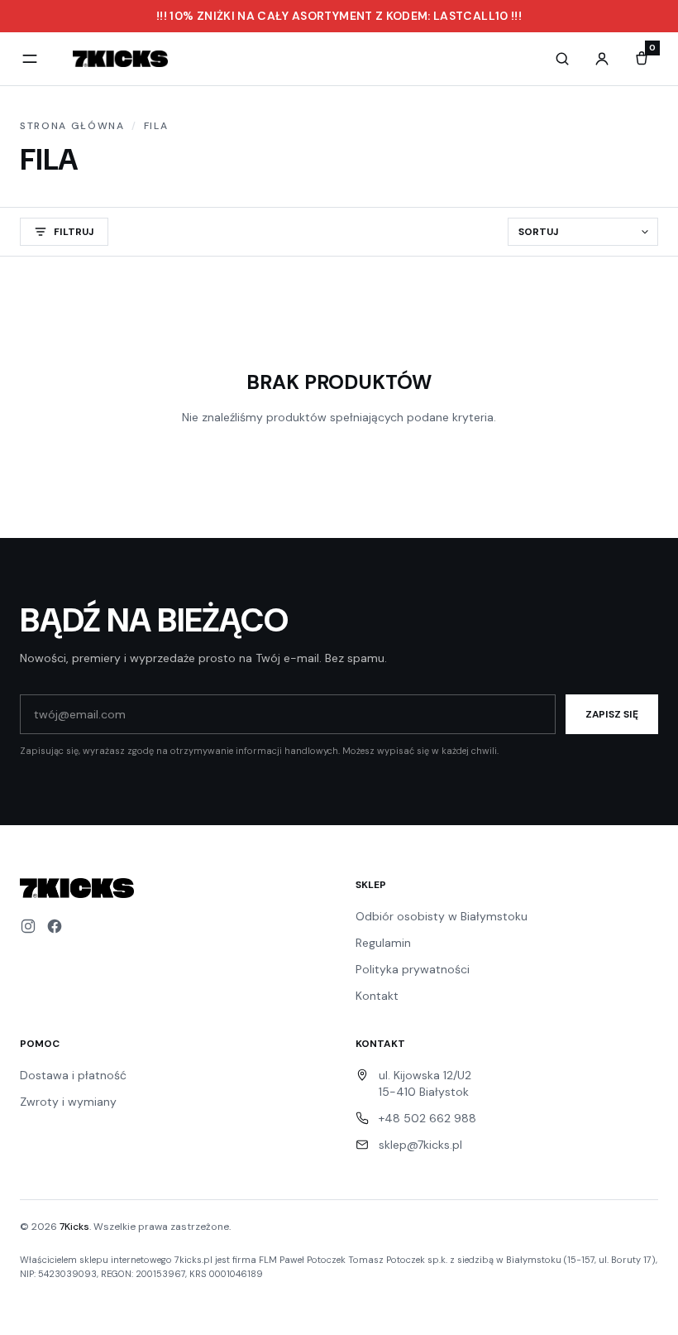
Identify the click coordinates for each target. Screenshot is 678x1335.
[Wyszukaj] (562, 58)
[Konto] (601, 58)
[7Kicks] (120, 58)
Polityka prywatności (413, 969)
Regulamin (383, 942)
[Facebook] (54, 926)
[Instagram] (28, 926)
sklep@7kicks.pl (420, 1144)
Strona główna (72, 125)
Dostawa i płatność (73, 1075)
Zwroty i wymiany (68, 1101)
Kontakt (377, 995)
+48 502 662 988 (427, 1118)
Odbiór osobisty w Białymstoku (442, 916)
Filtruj (74, 231)
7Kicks (74, 1226)
